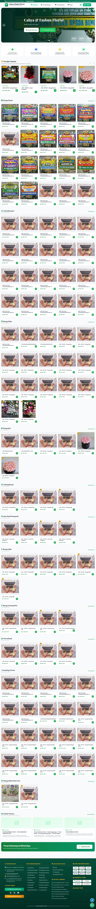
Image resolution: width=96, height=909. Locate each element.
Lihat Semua (91, 101)
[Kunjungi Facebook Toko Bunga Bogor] (10, 892)
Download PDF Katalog (15, 896)
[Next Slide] (92, 25)
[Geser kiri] (90, 63)
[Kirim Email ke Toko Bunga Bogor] (18, 892)
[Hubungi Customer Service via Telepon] (92, 900)
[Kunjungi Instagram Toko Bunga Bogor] (14, 892)
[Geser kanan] (93, 63)
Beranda (35, 4)
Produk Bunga (47, 4)
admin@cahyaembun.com (13, 876)
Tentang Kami (61, 4)
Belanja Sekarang (32, 30)
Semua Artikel (90, 814)
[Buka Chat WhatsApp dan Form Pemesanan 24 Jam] (92, 905)
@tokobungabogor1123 (12, 873)
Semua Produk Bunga (58, 869)
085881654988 (30, 1)
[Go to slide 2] (48, 40)
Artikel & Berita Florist (58, 874)
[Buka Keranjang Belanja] (80, 4)
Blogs (71, 4)
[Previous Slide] (3, 25)
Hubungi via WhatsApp (15, 889)
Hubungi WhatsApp (48, 30)
